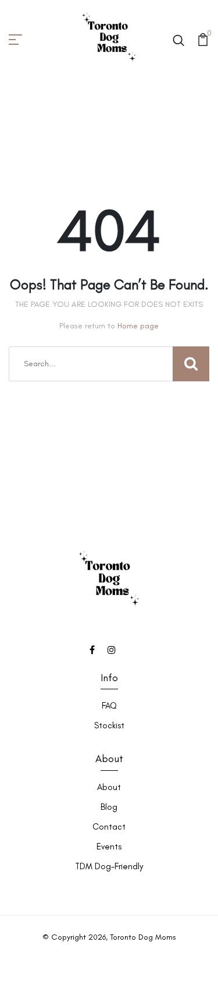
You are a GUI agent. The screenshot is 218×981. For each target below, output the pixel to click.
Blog (109, 807)
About (109, 787)
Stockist (109, 725)
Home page (138, 326)
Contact (109, 826)
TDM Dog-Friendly (109, 866)
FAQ (109, 705)
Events (109, 846)
